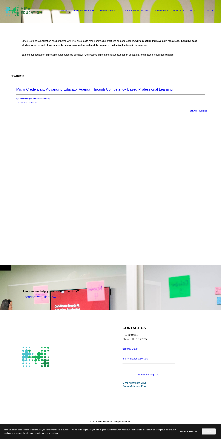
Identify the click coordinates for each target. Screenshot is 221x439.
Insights (178, 10)
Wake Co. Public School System (47, 122)
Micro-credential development (84, 125)
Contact (210, 10)
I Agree (209, 431)
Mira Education (88, 119)
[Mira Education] (23, 10)
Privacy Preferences (188, 431)
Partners (161, 10)
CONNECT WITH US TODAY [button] (40, 297)
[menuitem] (66, 10)
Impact (64, 10)
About (193, 10)
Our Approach (84, 10)
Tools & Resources (135, 10)
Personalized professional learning (82, 122)
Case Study (76, 119)
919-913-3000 (130, 349)
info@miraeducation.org (135, 358)
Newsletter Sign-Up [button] (148, 374)
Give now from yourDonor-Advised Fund (135, 384)
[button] (138, 369)
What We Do (108, 10)
